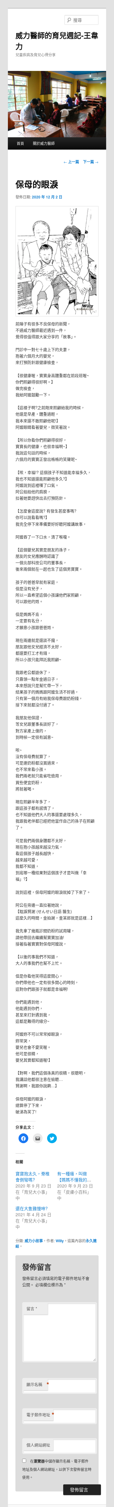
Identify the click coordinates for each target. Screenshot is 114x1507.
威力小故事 (34, 1240)
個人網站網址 (38, 1445)
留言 (31, 1308)
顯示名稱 (37, 1384)
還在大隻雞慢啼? (32, 1208)
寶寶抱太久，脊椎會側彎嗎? (33, 1176)
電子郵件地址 (39, 1415)
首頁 (20, 143)
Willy (60, 1240)
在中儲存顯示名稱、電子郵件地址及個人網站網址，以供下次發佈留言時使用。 (57, 1469)
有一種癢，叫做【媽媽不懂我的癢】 (76, 1176)
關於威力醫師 (44, 143)
